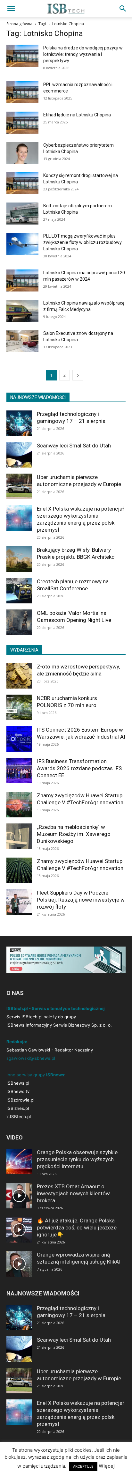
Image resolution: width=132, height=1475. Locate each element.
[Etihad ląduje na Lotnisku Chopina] (22, 123)
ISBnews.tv (17, 1091)
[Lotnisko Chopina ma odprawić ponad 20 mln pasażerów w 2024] (22, 280)
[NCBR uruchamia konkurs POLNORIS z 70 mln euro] (19, 707)
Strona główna (19, 23)
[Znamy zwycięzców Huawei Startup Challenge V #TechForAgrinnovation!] (19, 804)
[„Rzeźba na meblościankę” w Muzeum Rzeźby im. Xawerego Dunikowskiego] (19, 836)
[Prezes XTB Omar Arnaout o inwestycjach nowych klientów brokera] (19, 1195)
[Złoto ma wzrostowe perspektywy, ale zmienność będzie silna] (19, 676)
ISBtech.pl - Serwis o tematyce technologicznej (55, 1008)
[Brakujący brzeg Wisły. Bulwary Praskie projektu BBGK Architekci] (19, 559)
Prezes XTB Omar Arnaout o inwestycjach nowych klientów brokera (73, 1193)
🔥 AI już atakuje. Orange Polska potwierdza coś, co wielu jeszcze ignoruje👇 (77, 1227)
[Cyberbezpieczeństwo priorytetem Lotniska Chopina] (22, 153)
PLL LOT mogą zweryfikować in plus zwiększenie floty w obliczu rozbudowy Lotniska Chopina (82, 242)
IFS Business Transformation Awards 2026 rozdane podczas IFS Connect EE (79, 768)
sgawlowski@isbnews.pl (30, 1058)
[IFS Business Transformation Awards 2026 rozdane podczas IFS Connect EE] (19, 770)
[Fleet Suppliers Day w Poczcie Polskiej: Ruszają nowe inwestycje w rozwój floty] (19, 902)
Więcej (107, 1466)
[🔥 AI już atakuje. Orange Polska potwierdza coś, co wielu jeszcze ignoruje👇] (19, 1230)
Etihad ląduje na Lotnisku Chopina (77, 114)
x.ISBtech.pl (18, 1116)
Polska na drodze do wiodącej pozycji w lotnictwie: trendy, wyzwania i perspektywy (83, 54)
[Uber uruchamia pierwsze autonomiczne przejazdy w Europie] (19, 486)
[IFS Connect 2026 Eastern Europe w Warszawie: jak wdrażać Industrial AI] (19, 739)
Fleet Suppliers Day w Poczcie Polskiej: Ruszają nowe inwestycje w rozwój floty (81, 899)
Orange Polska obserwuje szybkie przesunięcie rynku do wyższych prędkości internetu (77, 1159)
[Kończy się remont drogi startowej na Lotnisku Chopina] (22, 183)
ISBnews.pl (17, 1083)
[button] (11, 8)
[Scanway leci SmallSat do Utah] (19, 455)
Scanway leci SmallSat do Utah (74, 445)
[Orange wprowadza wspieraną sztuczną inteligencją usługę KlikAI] (19, 1264)
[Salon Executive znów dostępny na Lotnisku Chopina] (22, 341)
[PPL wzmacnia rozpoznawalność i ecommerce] (22, 92)
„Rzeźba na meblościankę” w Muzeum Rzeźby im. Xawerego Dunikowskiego (74, 834)
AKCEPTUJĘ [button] (83, 1466)
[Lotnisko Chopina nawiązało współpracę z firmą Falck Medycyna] (22, 311)
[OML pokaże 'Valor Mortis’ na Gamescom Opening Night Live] (19, 622)
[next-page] (77, 375)
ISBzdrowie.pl (20, 1100)
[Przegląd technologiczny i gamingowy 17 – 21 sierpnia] (19, 423)
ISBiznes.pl (17, 1108)
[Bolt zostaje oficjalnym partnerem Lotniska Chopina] (22, 214)
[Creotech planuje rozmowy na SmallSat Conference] (19, 590)
